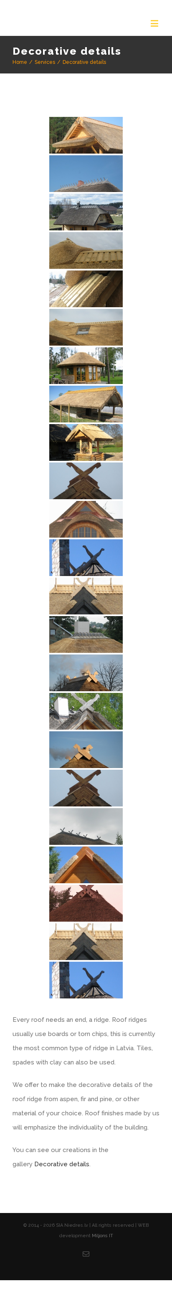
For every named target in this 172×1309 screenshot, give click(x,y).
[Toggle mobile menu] (155, 23)
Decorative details (61, 1178)
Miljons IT (102, 1250)
